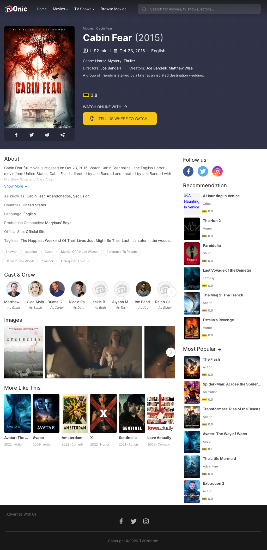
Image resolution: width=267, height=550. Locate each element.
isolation (31, 252)
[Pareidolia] (192, 253)
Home (42, 9)
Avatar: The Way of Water (17, 437)
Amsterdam (72, 437)
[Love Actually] (160, 413)
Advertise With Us (21, 514)
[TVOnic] (15, 9)
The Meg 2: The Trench (223, 295)
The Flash (211, 359)
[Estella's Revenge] (192, 328)
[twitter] (203, 175)
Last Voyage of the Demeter (227, 270)
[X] (103, 413)
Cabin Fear (104, 28)
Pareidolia (212, 245)
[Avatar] (46, 413)
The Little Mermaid (219, 458)
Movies (59, 9)
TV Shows (82, 9)
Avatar (38, 437)
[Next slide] (171, 292)
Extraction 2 (213, 483)
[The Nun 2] (192, 229)
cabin (49, 252)
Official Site (35, 231)
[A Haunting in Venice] (192, 204)
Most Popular (199, 349)
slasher (47, 261)
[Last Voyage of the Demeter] (192, 278)
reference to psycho (122, 252)
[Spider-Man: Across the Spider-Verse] (192, 392)
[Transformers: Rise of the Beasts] (192, 417)
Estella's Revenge (218, 320)
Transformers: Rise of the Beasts (231, 409)
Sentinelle (128, 437)
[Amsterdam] (75, 413)
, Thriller (128, 60)
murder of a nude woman (80, 252)
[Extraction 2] (192, 491)
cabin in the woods (19, 261)
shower (11, 252)
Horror (100, 60)
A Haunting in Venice (221, 196)
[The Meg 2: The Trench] (192, 303)
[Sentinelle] (132, 413)
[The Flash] (192, 367)
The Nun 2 (212, 220)
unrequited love (73, 261)
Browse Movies (113, 9)
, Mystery (114, 60)
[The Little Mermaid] (192, 466)
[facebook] (188, 175)
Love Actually (159, 437)
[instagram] (217, 175)
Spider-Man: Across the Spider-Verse (232, 384)
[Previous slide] (7, 292)
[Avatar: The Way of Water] (17, 413)
